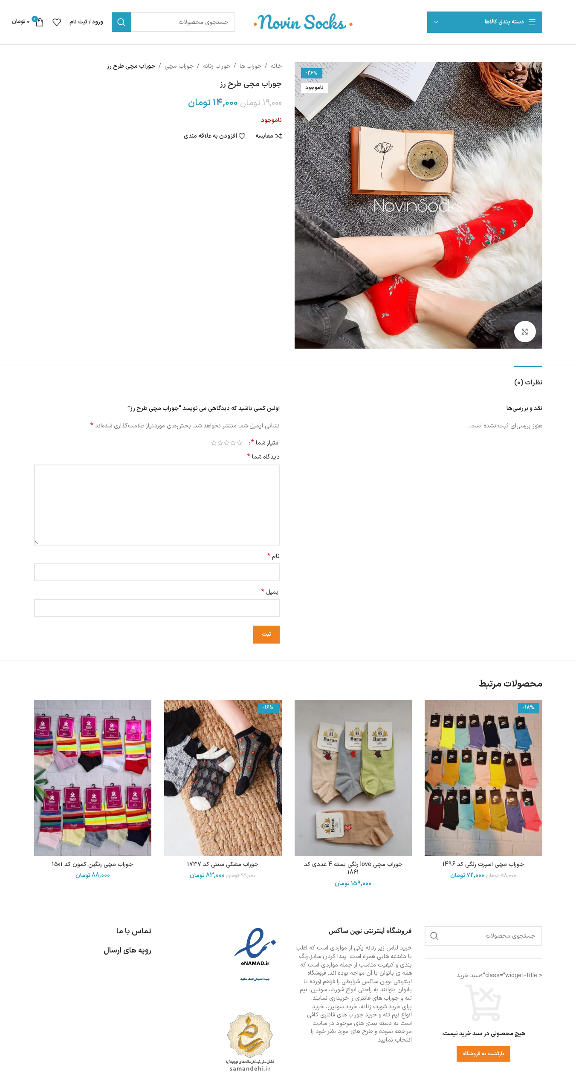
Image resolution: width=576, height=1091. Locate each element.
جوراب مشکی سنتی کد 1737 (222, 864)
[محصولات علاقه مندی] (56, 22)
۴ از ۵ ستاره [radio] (220, 443)
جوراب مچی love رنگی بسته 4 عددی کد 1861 (353, 868)
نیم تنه (391, 1014)
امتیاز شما (265, 442)
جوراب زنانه (216, 66)
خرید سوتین (342, 1006)
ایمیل (270, 592)
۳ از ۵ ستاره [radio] (226, 443)
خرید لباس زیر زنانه (388, 948)
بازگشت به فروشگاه (483, 1054)
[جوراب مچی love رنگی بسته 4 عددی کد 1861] (353, 778)
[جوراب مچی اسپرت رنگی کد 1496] (483, 778)
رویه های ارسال (127, 950)
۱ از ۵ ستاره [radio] (239, 443)
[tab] (528, 379)
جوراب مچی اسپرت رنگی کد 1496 (483, 864)
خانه (276, 66)
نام (273, 556)
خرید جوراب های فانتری (348, 1014)
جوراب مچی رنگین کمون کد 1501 (92, 864)
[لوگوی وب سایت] (303, 21)
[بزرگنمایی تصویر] (524, 331)
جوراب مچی (179, 66)
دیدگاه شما (263, 457)
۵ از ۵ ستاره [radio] (214, 443)
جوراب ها (250, 66)
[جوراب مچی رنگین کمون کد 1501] (93, 778)
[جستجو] (121, 22)
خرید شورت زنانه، (379, 1006)
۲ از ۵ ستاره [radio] (233, 443)
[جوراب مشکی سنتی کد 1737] (223, 778)
